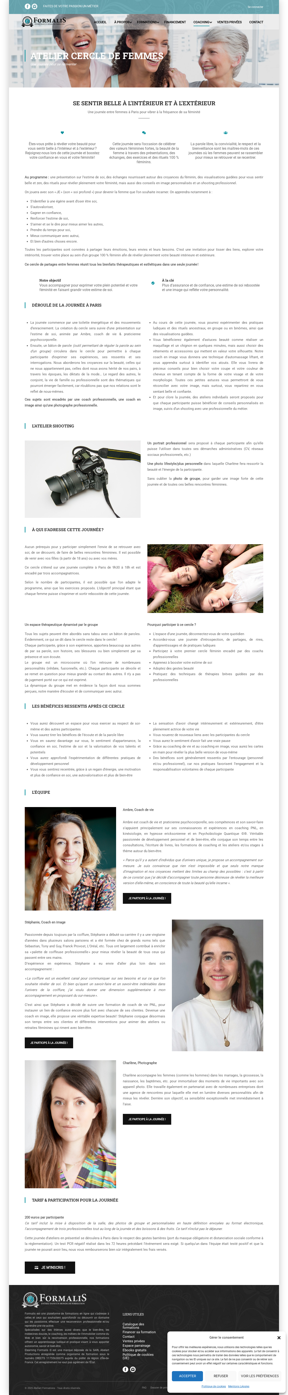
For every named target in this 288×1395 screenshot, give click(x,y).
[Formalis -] (43, 22)
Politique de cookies (214, 1386)
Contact (256, 22)
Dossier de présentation (164, 1387)
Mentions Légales (238, 1386)
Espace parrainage (136, 1345)
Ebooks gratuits (134, 1350)
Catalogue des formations (133, 1326)
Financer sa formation (139, 1332)
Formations (147, 22)
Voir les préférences (260, 1376)
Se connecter (255, 7)
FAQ (144, 1387)
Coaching (201, 22)
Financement (175, 22)
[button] (279, 1337)
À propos (121, 22)
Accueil (100, 22)
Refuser (221, 1376)
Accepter (187, 1376)
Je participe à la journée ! (147, 898)
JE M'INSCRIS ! (52, 1267)
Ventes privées (229, 22)
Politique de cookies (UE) (138, 1356)
